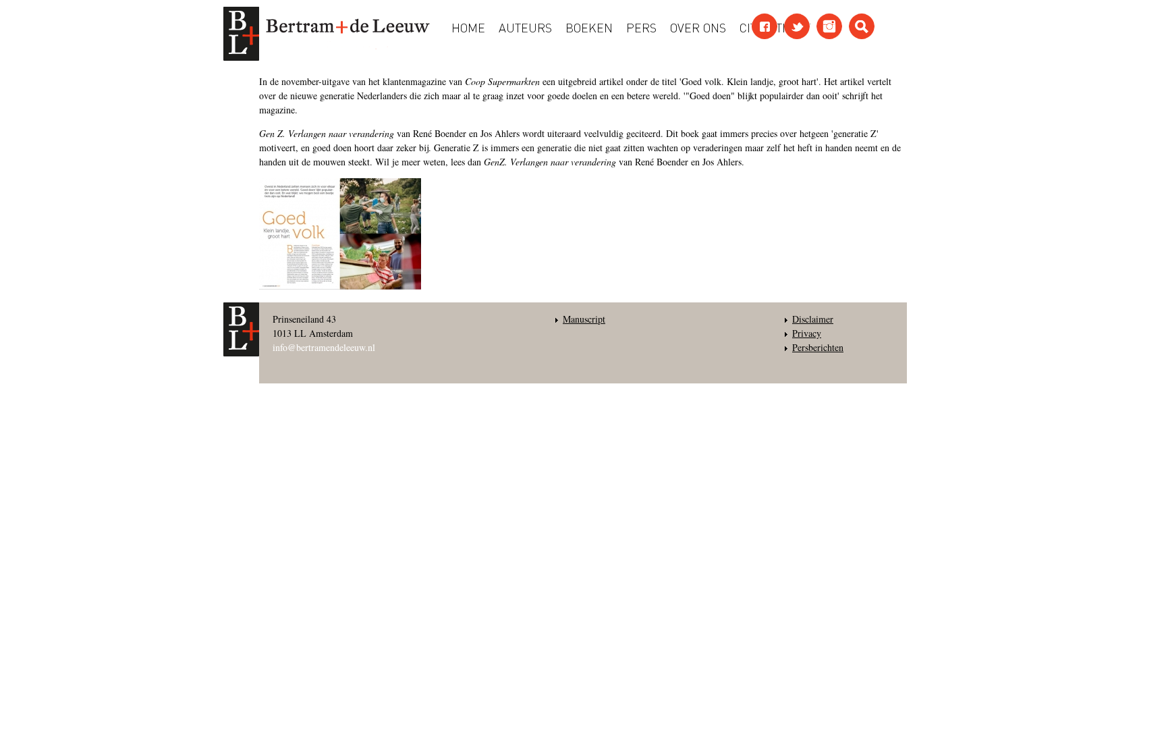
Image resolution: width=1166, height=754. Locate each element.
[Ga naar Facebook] (764, 26)
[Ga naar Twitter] (797, 26)
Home (468, 27)
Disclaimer (812, 319)
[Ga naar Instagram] (829, 26)
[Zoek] (861, 26)
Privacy (806, 333)
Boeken (589, 27)
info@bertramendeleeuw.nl (324, 347)
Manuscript (584, 319)
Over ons (698, 27)
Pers (641, 27)
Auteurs (525, 27)
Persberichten (817, 347)
